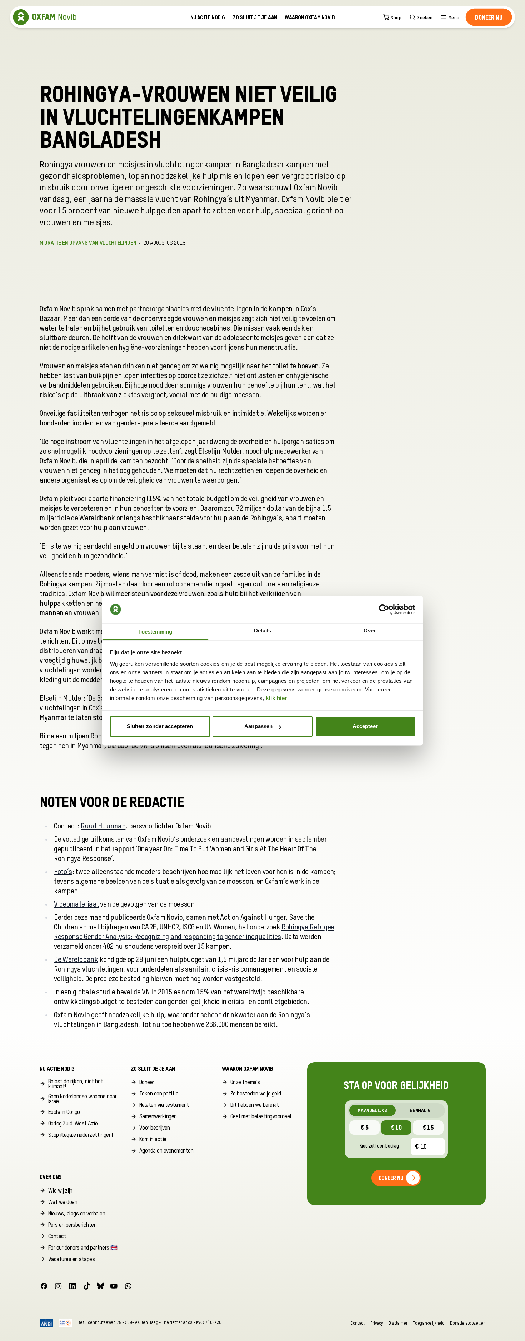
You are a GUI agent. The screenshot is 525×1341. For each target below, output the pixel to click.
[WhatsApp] (128, 1286)
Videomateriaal (76, 904)
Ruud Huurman (103, 826)
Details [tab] (262, 630)
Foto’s (63, 872)
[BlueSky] (100, 1286)
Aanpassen (258, 727)
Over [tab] (370, 630)
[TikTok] (86, 1286)
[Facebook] (44, 1286)
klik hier (276, 698)
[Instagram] (58, 1286)
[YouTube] (114, 1286)
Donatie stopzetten (467, 1323)
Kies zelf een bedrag (379, 1146)
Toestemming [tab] (155, 632)
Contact (357, 1323)
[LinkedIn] (72, 1286)
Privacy (376, 1323)
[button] (489, 17)
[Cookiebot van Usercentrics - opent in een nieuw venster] (384, 609)
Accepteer (365, 727)
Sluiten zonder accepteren (160, 727)
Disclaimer (398, 1323)
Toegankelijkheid (428, 1323)
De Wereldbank (76, 960)
